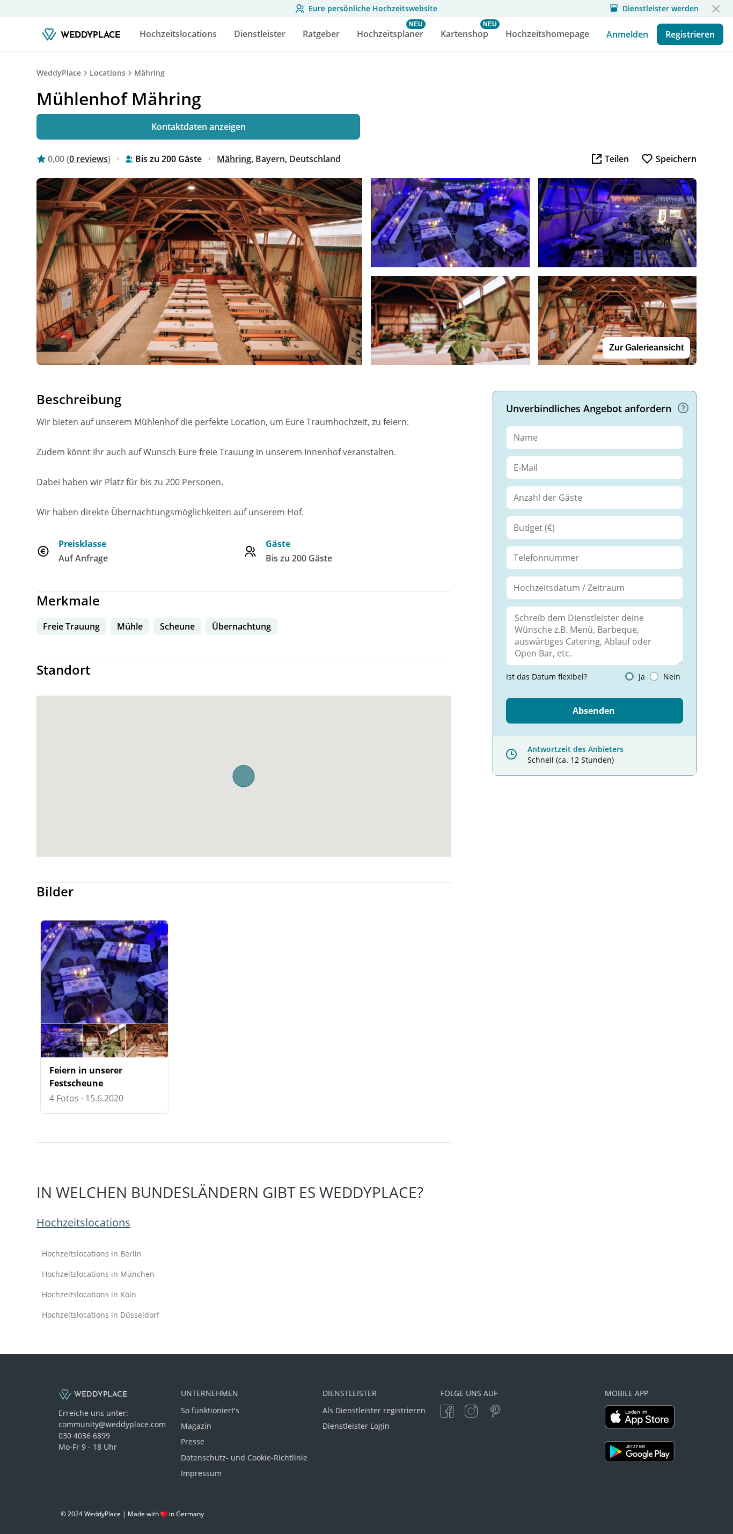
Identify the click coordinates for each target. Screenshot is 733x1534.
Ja (642, 677)
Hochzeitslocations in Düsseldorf (100, 1315)
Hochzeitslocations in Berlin (92, 1254)
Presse (192, 1441)
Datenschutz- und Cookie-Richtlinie (244, 1457)
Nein (671, 677)
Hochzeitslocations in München (98, 1274)
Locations (108, 73)
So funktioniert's (210, 1410)
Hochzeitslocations (83, 1222)
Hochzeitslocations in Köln (89, 1294)
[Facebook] (447, 1412)
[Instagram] (471, 1412)
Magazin (196, 1426)
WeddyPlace (58, 73)
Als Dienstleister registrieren (374, 1410)
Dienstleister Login (356, 1426)
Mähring (149, 73)
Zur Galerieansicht (646, 347)
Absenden (594, 711)
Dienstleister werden (660, 8)
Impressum (201, 1473)
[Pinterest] (495, 1412)
